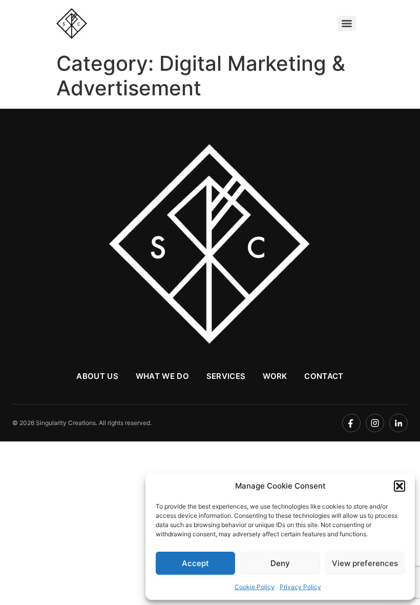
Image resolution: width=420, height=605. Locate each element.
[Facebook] (351, 423)
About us (97, 376)
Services (225, 376)
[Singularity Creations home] (210, 245)
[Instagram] (375, 423)
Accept (195, 563)
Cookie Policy (255, 587)
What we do (162, 376)
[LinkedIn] (398, 423)
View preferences (365, 563)
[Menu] (347, 23)
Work (275, 376)
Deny (280, 563)
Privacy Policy (300, 587)
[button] (399, 486)
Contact (323, 376)
